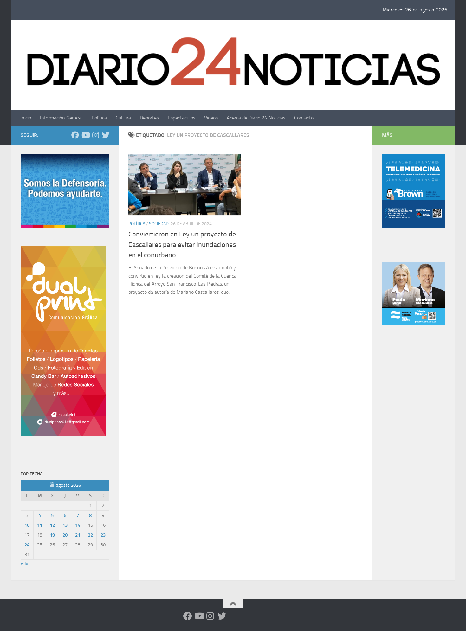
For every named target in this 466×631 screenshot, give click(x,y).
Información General (61, 118)
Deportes (149, 118)
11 (39, 525)
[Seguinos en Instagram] (95, 135)
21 (77, 535)
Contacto (304, 118)
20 (65, 535)
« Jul (25, 563)
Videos (211, 118)
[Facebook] (75, 135)
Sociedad (159, 224)
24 (26, 545)
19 (52, 535)
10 (26, 525)
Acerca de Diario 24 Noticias (256, 118)
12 (52, 525)
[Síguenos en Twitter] (105, 135)
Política (99, 118)
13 (65, 525)
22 (90, 535)
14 (77, 525)
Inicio (25, 118)
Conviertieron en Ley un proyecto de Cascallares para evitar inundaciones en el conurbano (182, 244)
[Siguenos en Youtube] (85, 135)
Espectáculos (181, 118)
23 (103, 535)
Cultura (123, 118)
